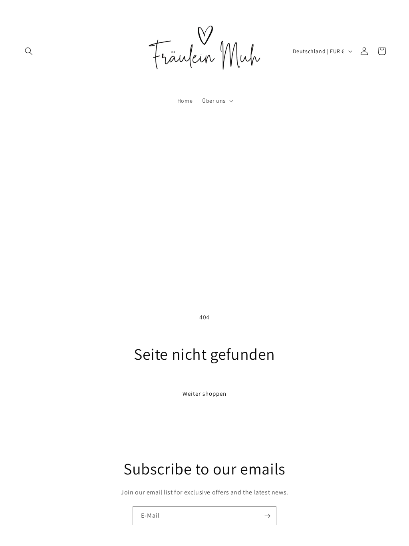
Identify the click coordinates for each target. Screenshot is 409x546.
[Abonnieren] (267, 515)
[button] (29, 51)
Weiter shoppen (204, 393)
